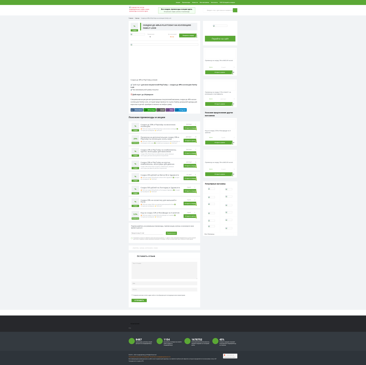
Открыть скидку (190, 128)
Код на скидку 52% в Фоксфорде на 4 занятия (218, 131)
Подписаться (171, 233)
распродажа (149, 248)
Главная (131, 18)
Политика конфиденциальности (160, 357)
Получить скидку (188, 35)
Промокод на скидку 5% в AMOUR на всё (219, 60)
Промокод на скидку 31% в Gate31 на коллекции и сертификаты (218, 93)
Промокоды (186, 2)
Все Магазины (209, 234)
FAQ (130, 328)
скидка (156, 248)
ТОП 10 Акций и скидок (227, 2)
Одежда (137, 18)
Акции (178, 2)
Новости (195, 2)
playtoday (136, 248)
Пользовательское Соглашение (139, 357)
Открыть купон (190, 140)
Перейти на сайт (220, 38)
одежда (142, 248)
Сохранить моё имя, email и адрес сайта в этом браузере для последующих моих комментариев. (159, 295)
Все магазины (204, 2)
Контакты (214, 2)
